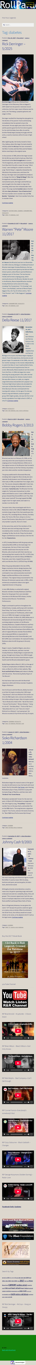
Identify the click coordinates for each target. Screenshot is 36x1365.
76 (15, 1278)
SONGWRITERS (27, 211)
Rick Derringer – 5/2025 (13, 46)
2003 (6, 827)
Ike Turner (21, 787)
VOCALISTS (5, 213)
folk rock (8, 1288)
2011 (3, 1281)
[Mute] (28, 1038)
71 (9, 927)
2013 (6, 723)
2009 (27, 1278)
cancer (12, 1284)
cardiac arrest (21, 1285)
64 (9, 827)
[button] (18, 77)
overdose (8, 1291)
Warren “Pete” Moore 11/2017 (17, 231)
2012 (6, 1281)
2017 (6, 305)
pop (17, 410)
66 (4, 1277)
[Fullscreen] (31, 1038)
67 (5, 1277)
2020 (28, 1281)
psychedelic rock (6, 1294)
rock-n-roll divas (23, 410)
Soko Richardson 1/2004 (14, 740)
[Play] (4, 1038)
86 (9, 410)
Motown (18, 723)
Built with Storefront (9, 1350)
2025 (6, 215)
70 (9, 1277)
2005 (19, 1277)
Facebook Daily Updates (11, 1206)
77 (9, 215)
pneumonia (14, 1291)
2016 (18, 1281)
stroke (6, 1297)
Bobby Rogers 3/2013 (17, 425)
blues (31, 1281)
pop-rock (23, 1291)
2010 (30, 1277)
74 (13, 1277)
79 (9, 305)
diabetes (13, 215)
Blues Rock (13, 827)
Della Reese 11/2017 (17, 320)
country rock (14, 927)
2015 (15, 1281)
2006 (22, 1277)
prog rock (29, 1291)
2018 (25, 1281)
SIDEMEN (11, 721)
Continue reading (7, 203)
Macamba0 (20, 38)
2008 (24, 1277)
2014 (12, 1281)
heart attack (15, 1288)
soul (17, 305)
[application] (18, 1031)
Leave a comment (7, 316)
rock (17, 215)
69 (8, 1278)
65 (2, 1277)
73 (9, 723)
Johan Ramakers (25, 314)
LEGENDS (20, 211)
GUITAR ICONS (13, 211)
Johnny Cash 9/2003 (17, 841)
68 (6, 1277)
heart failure (25, 1288)
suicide (10, 1297)
